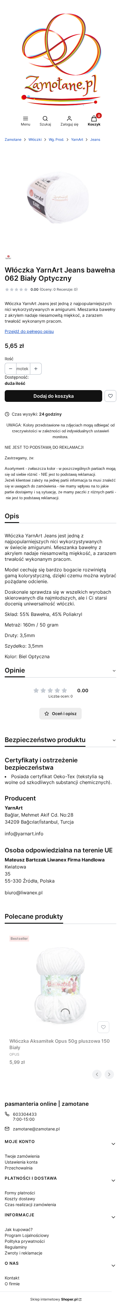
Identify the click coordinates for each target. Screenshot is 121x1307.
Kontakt (12, 1277)
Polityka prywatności (25, 1241)
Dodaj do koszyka (53, 396)
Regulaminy (16, 1247)
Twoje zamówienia (22, 1156)
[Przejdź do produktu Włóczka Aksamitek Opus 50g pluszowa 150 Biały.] (60, 984)
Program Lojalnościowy (27, 1235)
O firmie (12, 1283)
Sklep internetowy (54, 1299)
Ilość (9, 358)
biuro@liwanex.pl (24, 892)
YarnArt (77, 139)
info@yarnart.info (24, 834)
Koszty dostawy (20, 1198)
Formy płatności (20, 1192)
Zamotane (13, 139)
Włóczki (35, 139)
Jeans (95, 139)
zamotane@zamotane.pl (36, 1128)
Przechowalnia (19, 1167)
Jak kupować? (19, 1229)
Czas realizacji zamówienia (30, 1204)
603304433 (25, 1114)
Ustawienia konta (21, 1161)
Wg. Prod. (56, 139)
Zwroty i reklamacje (23, 1252)
